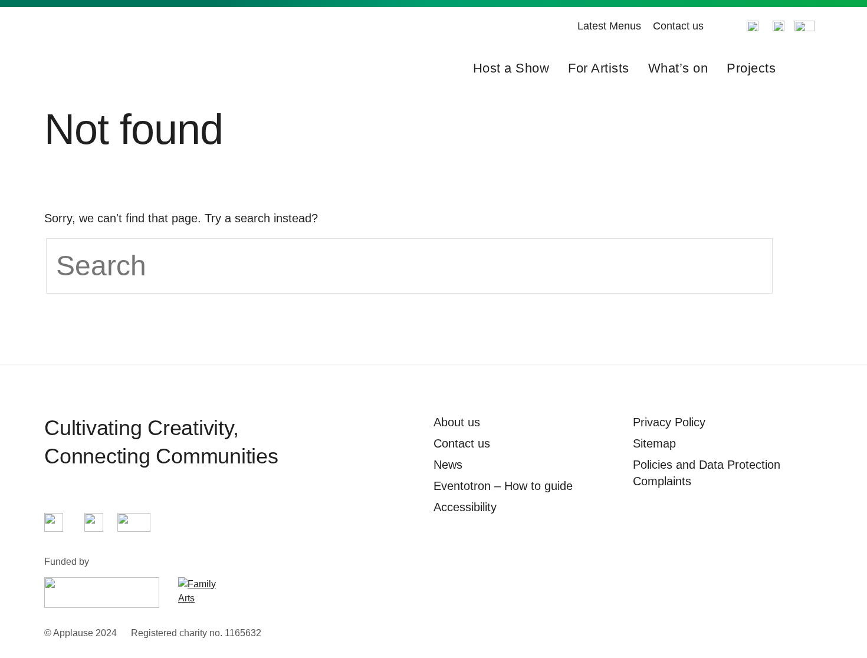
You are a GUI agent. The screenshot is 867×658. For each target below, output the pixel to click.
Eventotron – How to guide (503, 485)
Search (804, 68)
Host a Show (511, 68)
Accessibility (465, 507)
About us (457, 422)
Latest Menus (609, 26)
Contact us (678, 26)
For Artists (598, 68)
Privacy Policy (669, 422)
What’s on (678, 68)
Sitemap (654, 443)
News (448, 464)
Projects (751, 68)
